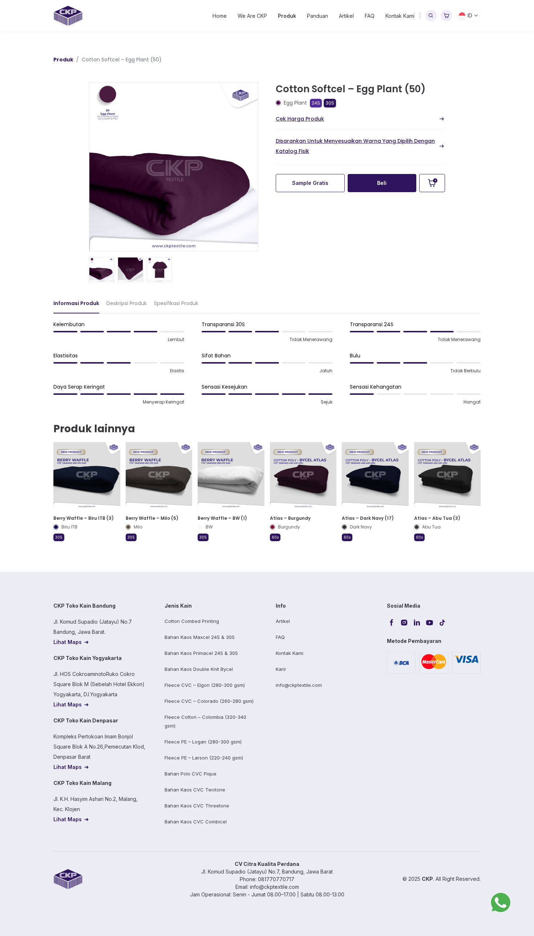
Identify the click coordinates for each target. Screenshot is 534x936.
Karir (281, 669)
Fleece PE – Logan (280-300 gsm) (203, 742)
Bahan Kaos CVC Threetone (197, 806)
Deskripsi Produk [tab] (126, 303)
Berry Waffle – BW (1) (222, 518)
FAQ (370, 16)
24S (316, 103)
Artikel (346, 16)
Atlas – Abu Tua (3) (437, 518)
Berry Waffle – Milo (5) (152, 518)
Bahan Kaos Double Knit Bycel (199, 669)
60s (275, 537)
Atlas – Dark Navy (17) (368, 518)
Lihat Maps (67, 642)
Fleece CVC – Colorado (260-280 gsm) (209, 701)
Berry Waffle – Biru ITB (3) (83, 518)
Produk (287, 16)
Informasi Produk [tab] (76, 303)
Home (220, 16)
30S (329, 103)
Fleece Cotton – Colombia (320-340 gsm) (205, 721)
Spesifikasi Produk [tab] (176, 303)
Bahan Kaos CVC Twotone (195, 790)
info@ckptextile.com (299, 685)
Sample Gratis (310, 183)
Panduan (317, 16)
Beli (382, 183)
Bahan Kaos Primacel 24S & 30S (201, 653)
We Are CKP (252, 16)
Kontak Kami (399, 16)
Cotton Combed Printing (192, 621)
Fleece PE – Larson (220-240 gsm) (204, 758)
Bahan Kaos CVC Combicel (196, 821)
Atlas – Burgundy (290, 518)
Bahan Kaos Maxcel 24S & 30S (200, 637)
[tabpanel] (267, 366)
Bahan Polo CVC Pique (191, 774)
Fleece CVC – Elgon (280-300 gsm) (205, 685)
